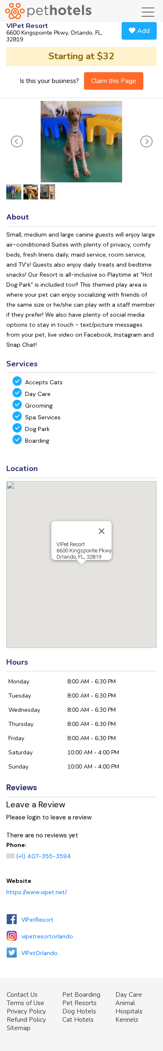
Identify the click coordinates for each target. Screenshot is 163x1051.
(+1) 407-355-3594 (43, 856)
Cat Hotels (78, 1020)
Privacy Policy (26, 1011)
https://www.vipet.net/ (36, 892)
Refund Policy (26, 1020)
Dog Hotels (79, 1011)
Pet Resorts (79, 1003)
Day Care (128, 995)
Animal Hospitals (129, 1007)
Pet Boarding (81, 995)
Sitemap (19, 1028)
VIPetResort (37, 919)
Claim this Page (113, 81)
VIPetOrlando (39, 953)
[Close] (102, 531)
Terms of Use (25, 1003)
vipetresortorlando (47, 936)
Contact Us (22, 995)
